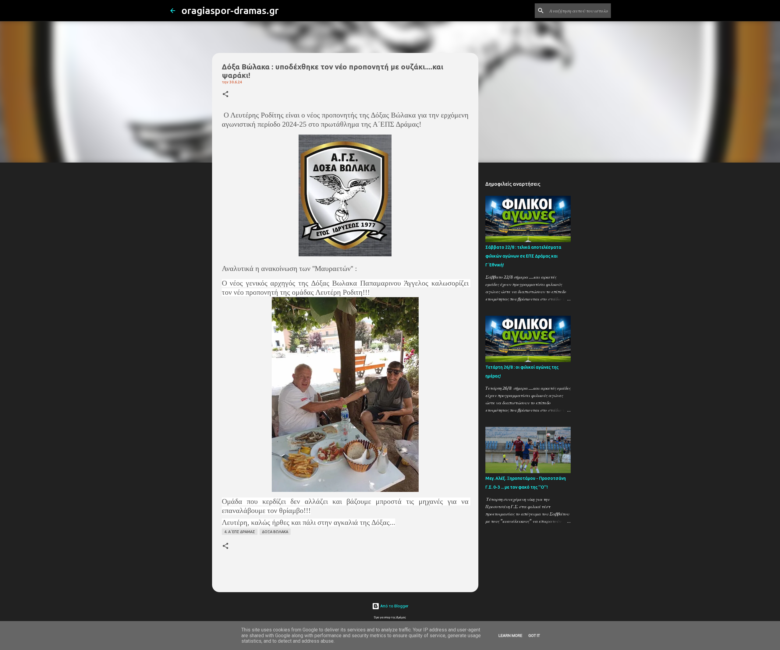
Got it (534, 635)
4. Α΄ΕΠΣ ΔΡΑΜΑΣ (239, 532)
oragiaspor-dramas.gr (230, 10)
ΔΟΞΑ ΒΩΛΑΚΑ (275, 532)
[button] (225, 94)
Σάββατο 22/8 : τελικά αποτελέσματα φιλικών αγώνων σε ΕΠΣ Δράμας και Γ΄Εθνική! (523, 256)
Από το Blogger (393, 606)
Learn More (510, 635)
